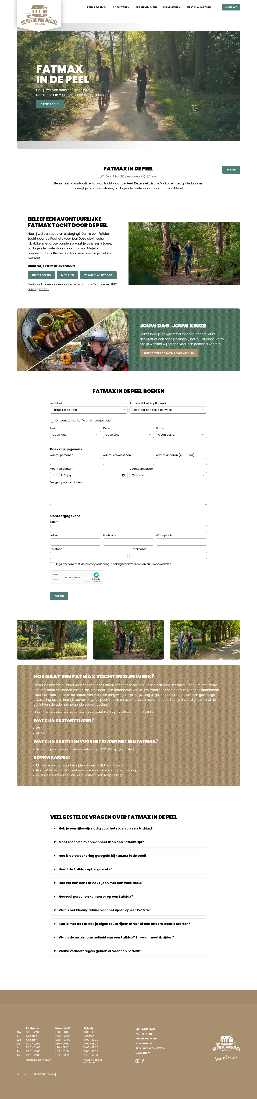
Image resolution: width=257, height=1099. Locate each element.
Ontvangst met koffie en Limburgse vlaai (83, 421)
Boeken (231, 169)
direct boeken (50, 104)
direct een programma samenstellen (169, 353)
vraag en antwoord (98, 275)
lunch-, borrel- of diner (196, 339)
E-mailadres (138, 549)
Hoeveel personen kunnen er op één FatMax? (96, 896)
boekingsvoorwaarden (126, 564)
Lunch (54, 428)
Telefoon (56, 549)
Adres (54, 535)
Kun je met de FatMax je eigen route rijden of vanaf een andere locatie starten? (124, 924)
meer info (67, 275)
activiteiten (72, 284)
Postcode (109, 535)
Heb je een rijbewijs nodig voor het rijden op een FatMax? (106, 828)
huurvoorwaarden (159, 564)
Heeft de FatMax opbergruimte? (85, 869)
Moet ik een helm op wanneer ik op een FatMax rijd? (101, 842)
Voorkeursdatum (61, 469)
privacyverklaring (97, 564)
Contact (231, 7)
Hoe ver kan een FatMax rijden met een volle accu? (100, 883)
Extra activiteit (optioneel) (148, 403)
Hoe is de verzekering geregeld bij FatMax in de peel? (103, 855)
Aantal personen (61, 455)
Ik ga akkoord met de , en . (113, 564)
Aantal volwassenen (117, 455)
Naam (54, 522)
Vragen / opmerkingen (66, 482)
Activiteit (56, 403)
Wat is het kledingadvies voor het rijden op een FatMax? (105, 910)
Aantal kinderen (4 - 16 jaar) (175, 455)
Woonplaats (164, 535)
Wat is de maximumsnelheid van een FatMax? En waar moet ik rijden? (116, 937)
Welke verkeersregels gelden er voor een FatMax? (100, 951)
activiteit (146, 339)
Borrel (160, 428)
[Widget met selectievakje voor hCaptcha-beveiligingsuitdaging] (76, 577)
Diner (106, 428)
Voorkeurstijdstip (141, 469)
